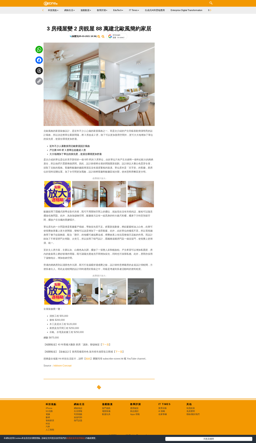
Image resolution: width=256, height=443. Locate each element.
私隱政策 (191, 408)
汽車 (48, 426)
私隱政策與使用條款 (75, 438)
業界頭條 (162, 408)
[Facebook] (39, 60)
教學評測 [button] (101, 10)
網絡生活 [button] (68, 10)
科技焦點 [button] (52, 10)
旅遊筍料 (78, 417)
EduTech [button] (117, 10)
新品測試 (134, 411)
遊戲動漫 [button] (85, 10)
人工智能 (50, 429)
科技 (48, 423)
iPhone (49, 408)
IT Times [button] (133, 10)
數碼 (48, 417)
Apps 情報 (135, 414)
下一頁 (105, 344)
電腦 (48, 414)
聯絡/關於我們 (193, 414)
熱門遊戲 (106, 408)
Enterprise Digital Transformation (186, 10)
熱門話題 (78, 420)
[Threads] (39, 71)
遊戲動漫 (107, 404)
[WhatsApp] (39, 50)
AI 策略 (161, 411)
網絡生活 (79, 404)
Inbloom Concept (62, 365)
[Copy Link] (39, 81)
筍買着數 (78, 414)
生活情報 (78, 411)
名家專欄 (162, 414)
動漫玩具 (106, 414)
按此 (88, 358)
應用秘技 (134, 408)
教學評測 (135, 404)
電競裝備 (106, 411)
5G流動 (49, 411)
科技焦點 (51, 404)
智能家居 (50, 420)
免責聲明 (191, 411)
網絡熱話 (78, 408)
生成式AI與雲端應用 (155, 10)
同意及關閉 (209, 439)
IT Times (164, 404)
